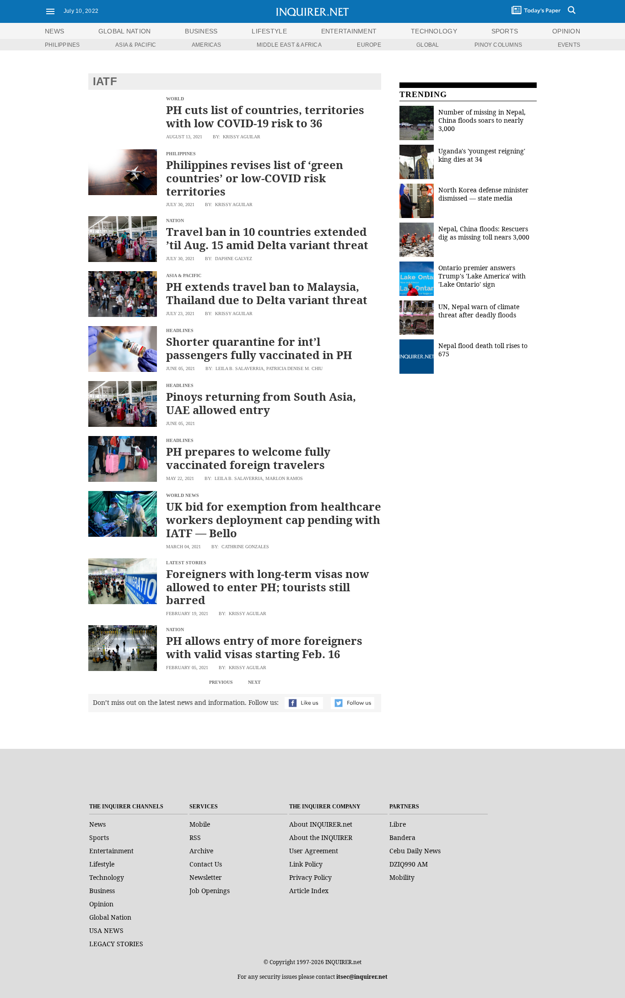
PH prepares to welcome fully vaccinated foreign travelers (248, 458)
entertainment (349, 31)
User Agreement (313, 850)
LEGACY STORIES (116, 943)
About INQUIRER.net (320, 824)
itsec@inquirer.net (362, 977)
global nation (124, 31)
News (54, 31)
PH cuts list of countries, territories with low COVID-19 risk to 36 (265, 116)
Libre (397, 824)
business (201, 31)
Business (102, 890)
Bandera (402, 837)
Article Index (309, 890)
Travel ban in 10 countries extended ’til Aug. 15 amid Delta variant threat (267, 238)
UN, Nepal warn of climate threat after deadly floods (478, 310)
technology (434, 31)
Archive (201, 850)
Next (254, 682)
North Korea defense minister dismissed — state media (483, 193)
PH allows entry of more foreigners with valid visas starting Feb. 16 (264, 647)
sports (504, 31)
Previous (221, 682)
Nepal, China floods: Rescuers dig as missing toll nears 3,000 (483, 232)
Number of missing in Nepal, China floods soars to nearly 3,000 (482, 120)
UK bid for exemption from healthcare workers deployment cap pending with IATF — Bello (273, 519)
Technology (106, 877)
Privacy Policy (310, 877)
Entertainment (111, 850)
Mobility (402, 877)
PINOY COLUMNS (498, 45)
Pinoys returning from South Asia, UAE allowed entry (261, 403)
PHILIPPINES (62, 45)
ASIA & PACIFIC (135, 45)
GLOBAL (427, 45)
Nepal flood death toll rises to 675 (483, 349)
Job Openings (209, 890)
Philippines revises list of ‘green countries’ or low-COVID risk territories (254, 178)
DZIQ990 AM (408, 864)
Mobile (199, 824)
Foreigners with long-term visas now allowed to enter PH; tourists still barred (267, 587)
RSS (195, 837)
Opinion (101, 904)
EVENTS (569, 45)
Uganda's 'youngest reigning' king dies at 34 (481, 155)
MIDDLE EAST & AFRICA (289, 45)
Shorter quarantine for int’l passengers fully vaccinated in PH (259, 348)
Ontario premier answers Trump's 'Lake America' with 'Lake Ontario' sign (482, 276)
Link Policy (306, 864)
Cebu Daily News (415, 850)
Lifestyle (101, 864)
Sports (99, 837)
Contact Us (205, 864)
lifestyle (269, 31)
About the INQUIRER (320, 837)
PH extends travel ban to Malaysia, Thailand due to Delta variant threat (266, 293)
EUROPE (369, 45)
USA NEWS (106, 930)
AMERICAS (206, 45)
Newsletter (205, 877)
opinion (566, 31)
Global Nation (110, 917)
